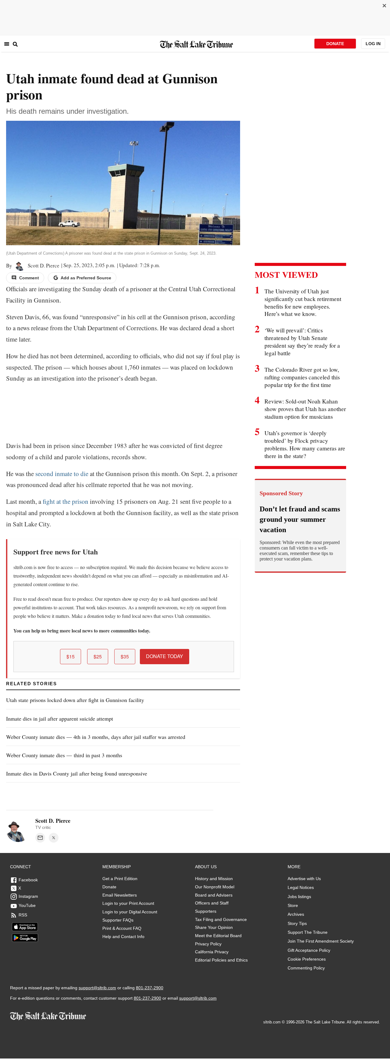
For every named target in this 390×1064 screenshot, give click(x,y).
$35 (125, 656)
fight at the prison (65, 501)
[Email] (40, 838)
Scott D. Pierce (42, 265)
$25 (98, 656)
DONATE (335, 43)
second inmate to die (61, 473)
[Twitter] (53, 838)
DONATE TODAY (164, 656)
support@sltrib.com (97, 987)
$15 (70, 656)
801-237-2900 (149, 987)
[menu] (6, 43)
